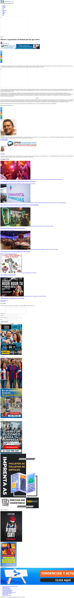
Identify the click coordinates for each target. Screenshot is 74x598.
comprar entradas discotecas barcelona (9, 592)
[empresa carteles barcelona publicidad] (8, 566)
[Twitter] (37, 51)
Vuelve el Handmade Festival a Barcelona (29, 272)
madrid (6, 140)
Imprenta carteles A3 (6, 587)
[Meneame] (37, 57)
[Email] (37, 58)
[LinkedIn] (37, 55)
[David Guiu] (2, 150)
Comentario (2, 313)
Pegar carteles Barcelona (7, 589)
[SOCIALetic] (7, 3)
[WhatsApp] (37, 60)
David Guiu (5, 43)
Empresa (4, 6)
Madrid (5, 300)
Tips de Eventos (32, 183)
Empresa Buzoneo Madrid (7, 593)
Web (3, 15)
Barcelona (2, 183)
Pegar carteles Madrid (6, 588)
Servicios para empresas (11, 253)
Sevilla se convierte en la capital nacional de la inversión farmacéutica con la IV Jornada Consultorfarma (48, 202)
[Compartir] (37, 62)
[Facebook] (37, 53)
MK (3, 11)
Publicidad (4, 10)
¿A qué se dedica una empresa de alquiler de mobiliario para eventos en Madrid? (44, 249)
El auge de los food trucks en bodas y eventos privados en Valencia (41, 226)
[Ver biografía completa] (8, 139)
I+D (3, 8)
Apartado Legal (5, 594)
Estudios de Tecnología (21, 183)
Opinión (4, 12)
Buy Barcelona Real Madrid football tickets (10, 586)
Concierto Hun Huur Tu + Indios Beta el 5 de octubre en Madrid (35, 296)
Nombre (2, 315)
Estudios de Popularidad (12, 183)
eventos (3, 140)
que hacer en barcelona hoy (7, 591)
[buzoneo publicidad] (20, 48)
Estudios (6, 183)
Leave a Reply (2, 301)
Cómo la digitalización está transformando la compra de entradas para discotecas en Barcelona (46, 179)
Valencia (11, 230)
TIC (3, 14)
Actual (4, 5)
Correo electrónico (3, 317)
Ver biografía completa (4, 139)
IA (3, 9)
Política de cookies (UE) (7, 595)
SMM (4, 13)
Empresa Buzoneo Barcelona (8, 590)
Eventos (4, 7)
